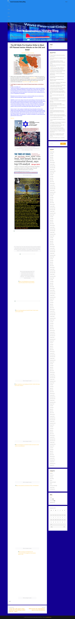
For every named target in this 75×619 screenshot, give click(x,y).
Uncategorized (52, 489)
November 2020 (52, 272)
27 (60, 522)
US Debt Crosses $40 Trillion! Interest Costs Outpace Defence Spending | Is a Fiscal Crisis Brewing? (57, 111)
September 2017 (52, 339)
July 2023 (51, 216)
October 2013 (52, 421)
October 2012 (52, 442)
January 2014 (52, 416)
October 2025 (52, 169)
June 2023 (51, 218)
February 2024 (52, 204)
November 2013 (52, 419)
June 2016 (51, 365)
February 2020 (52, 288)
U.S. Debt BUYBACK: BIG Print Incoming (56, 117)
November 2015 (52, 377)
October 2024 (52, 190)
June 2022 (51, 239)
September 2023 (52, 213)
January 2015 (52, 395)
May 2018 (51, 325)
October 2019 (52, 295)
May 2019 (51, 304)
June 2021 (51, 260)
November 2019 (52, 293)
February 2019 (52, 309)
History (51, 480)
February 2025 (52, 183)
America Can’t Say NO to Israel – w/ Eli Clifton (57, 137)
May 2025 (51, 178)
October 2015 (52, 379)
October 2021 (52, 253)
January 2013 (52, 437)
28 (62, 522)
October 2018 (52, 316)
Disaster (51, 473)
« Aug (51, 526)
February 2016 (52, 372)
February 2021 (52, 267)
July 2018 (51, 321)
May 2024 (51, 199)
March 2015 (52, 391)
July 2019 (51, 300)
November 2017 (52, 335)
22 (64, 519)
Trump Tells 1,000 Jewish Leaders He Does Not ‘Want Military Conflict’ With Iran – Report (17, 610)
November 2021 (52, 251)
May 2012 (51, 451)
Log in (51, 497)
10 (53, 517)
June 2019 (51, 302)
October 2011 (52, 461)
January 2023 (52, 227)
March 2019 (52, 307)
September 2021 (52, 255)
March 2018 (52, 328)
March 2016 (52, 370)
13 (60, 517)
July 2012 (51, 447)
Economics (52, 475)
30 (51, 524)
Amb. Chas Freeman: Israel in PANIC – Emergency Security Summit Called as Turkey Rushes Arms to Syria (57, 104)
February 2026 (52, 162)
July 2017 (51, 342)
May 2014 (51, 409)
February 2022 (52, 246)
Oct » (64, 526)
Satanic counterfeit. (34, 81)
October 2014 (52, 400)
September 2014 (52, 402)
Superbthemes (48, 617)
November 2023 (52, 209)
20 (60, 519)
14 (62, 517)
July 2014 (51, 405)
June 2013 (51, 428)
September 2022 (52, 234)
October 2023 (52, 211)
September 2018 (52, 318)
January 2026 (52, 164)
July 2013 (51, 426)
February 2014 (52, 414)
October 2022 (52, 232)
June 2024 (51, 197)
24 (53, 522)
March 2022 (52, 244)
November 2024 (52, 188)
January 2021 (52, 269)
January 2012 (52, 458)
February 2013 (52, 435)
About (66, 1)
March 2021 (52, 265)
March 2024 (52, 202)
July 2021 (51, 258)
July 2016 (51, 363)
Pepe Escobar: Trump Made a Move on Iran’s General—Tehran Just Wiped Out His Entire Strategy (57, 134)
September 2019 (52, 297)
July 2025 (51, 174)
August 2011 (52, 465)
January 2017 (52, 353)
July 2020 (51, 279)
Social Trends (52, 487)
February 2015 (52, 393)
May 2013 (51, 430)
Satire (51, 483)
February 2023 (52, 225)
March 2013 (52, 433)
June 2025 (51, 176)
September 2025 (52, 171)
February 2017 (52, 351)
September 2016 (52, 360)
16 (51, 519)
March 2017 (52, 349)
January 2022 (52, 248)
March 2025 (52, 181)
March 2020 (52, 286)
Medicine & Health (53, 482)
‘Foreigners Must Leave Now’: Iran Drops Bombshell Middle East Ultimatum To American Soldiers (57, 62)
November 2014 (52, 398)
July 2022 (51, 237)
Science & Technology (53, 485)
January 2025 (52, 185)
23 (51, 522)
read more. (12, 118)
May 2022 (51, 241)
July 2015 (51, 384)
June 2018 (51, 323)
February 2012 (52, 456)
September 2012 (52, 444)
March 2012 (52, 454)
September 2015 (52, 381)
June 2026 (51, 155)
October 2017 (52, 337)
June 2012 (51, 449)
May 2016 (51, 367)
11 (55, 517)
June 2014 (51, 407)
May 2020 (51, 283)
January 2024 (52, 206)
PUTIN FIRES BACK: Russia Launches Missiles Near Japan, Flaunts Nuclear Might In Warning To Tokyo (57, 92)
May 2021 (51, 262)
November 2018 (52, 314)
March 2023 (52, 223)
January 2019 (52, 311)
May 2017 (51, 346)
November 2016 (52, 356)
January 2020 (52, 290)
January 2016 (52, 374)
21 (62, 519)
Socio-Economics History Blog (17, 1)
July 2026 (51, 153)
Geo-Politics (52, 478)
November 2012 (52, 440)
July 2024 (51, 195)
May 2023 (51, 220)
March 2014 (52, 412)
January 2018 (52, 332)
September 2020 (52, 276)
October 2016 (52, 358)
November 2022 (52, 230)
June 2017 (51, 344)
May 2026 (51, 157)
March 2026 (52, 160)
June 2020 (51, 281)
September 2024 (52, 192)
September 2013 (52, 423)
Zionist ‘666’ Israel (33, 77)
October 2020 (52, 274)
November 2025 (52, 167)
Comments (52, 500)
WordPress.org (52, 502)
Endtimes (51, 476)
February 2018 (52, 330)
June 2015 (51, 386)
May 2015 (51, 388)
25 (55, 522)
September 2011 (52, 463)
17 (53, 519)
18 (55, 519)
